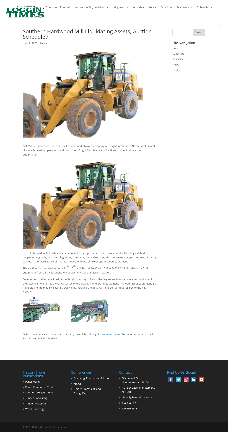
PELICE (77, 383)
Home (38, 7)
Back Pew (166, 7)
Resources (183, 7)
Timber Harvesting (36, 398)
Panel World (32, 381)
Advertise (139, 7)
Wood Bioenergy (35, 409)
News (152, 7)
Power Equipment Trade (39, 387)
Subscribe (203, 7)
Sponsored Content (58, 7)
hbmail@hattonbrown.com (137, 397)
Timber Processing (36, 403)
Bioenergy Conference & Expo (91, 378)
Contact (39, 15)
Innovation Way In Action (90, 7)
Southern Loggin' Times (39, 392)
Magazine (119, 7)
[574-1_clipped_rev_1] (42, 309)
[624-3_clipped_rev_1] (90, 309)
